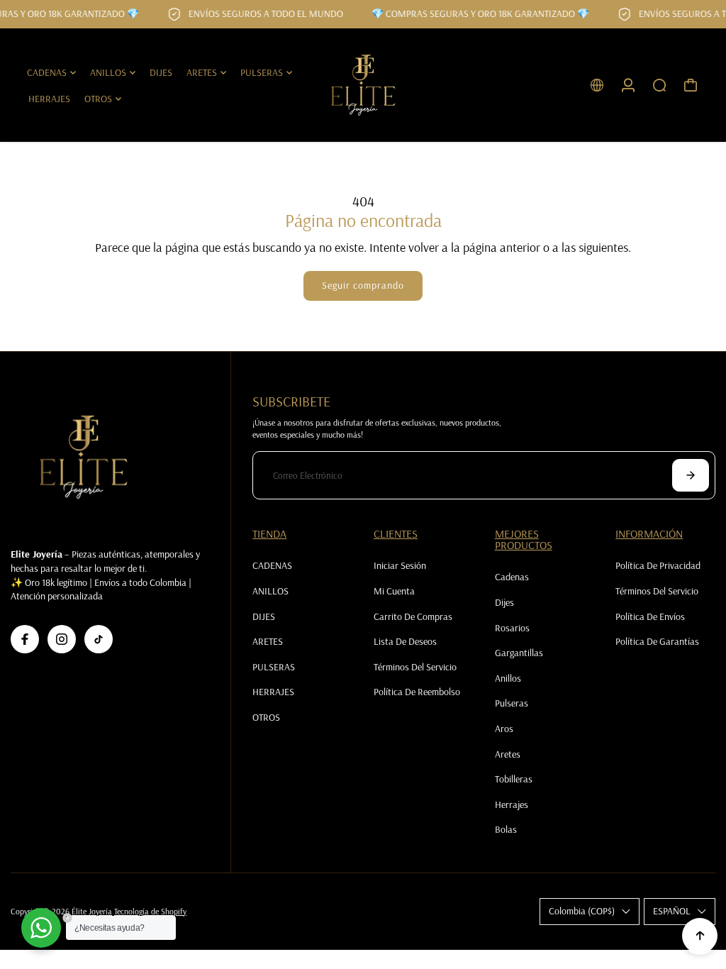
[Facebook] (25, 639)
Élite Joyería (92, 911)
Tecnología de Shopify (150, 911)
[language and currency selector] (597, 85)
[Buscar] (659, 85)
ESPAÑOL (672, 910)
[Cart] (690, 85)
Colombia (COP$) (582, 910)
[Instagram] (62, 639)
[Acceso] (628, 85)
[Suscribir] (690, 475)
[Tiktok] (98, 639)
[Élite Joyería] (363, 85)
